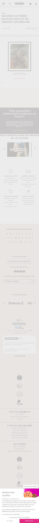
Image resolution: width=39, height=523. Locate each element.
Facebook (3, 28)
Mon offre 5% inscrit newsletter (19, 451)
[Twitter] (23, 272)
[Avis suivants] (37, 344)
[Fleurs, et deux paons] (19, 70)
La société (19, 414)
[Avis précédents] (1, 344)
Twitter (6, 28)
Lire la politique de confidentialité (11, 514)
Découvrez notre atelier (19, 130)
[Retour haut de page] (2, 82)
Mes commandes (19, 446)
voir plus (19, 344)
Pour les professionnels (19, 417)
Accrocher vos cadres (19, 437)
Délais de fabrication (19, 433)
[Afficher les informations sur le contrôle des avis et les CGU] (31, 330)
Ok (33, 281)
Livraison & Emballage (19, 435)
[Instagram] (18, 272)
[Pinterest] (21, 272)
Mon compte (19, 449)
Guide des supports (19, 428)
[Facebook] (15, 272)
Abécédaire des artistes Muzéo (19, 229)
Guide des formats (19, 430)
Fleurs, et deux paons (19, 74)
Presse (19, 419)
